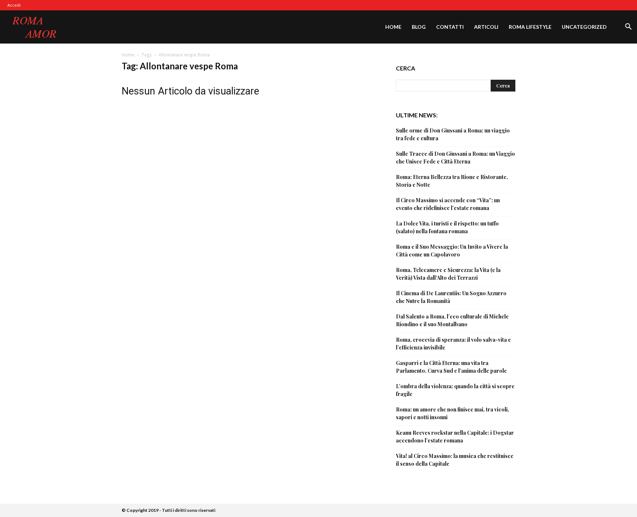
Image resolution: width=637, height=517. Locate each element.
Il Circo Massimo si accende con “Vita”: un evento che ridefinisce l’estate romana (448, 204)
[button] (628, 27)
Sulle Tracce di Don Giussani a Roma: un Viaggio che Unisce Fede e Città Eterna (455, 157)
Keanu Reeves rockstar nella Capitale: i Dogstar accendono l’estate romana (455, 436)
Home (393, 27)
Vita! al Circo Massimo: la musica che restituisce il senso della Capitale (455, 459)
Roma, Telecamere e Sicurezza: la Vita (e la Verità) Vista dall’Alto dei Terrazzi (448, 273)
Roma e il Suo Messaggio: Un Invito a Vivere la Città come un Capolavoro (452, 250)
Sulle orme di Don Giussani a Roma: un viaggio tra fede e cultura (453, 134)
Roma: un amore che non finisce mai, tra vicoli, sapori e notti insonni (452, 413)
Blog (419, 27)
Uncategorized (584, 27)
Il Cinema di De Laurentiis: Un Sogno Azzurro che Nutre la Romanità (451, 297)
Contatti (450, 27)
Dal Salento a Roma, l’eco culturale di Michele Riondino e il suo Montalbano (452, 320)
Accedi (14, 5)
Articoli (486, 27)
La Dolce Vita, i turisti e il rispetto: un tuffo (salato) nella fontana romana (447, 227)
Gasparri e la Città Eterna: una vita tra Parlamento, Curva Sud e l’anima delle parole (451, 366)
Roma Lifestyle (530, 27)
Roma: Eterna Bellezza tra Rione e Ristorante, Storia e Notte (452, 180)
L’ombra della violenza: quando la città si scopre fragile (455, 390)
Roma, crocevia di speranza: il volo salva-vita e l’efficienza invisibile (453, 343)
